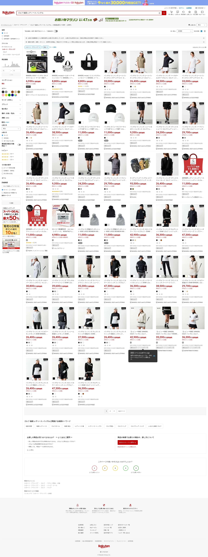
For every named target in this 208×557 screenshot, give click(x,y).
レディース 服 (79, 426)
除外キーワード (6, 195)
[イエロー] (6, 95)
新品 (3, 83)
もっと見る (30, 450)
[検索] (164, 13)
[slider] (2, 67)
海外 (8, 122)
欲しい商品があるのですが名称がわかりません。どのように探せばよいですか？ (52, 441)
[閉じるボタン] (204, 38)
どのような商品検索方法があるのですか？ (41, 444)
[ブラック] (3, 92)
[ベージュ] (15, 92)
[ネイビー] (12, 95)
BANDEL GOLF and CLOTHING (115, 97)
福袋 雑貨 (29, 426)
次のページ (121, 411)
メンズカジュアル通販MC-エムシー (194, 197)
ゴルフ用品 (109, 426)
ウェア (49, 487)
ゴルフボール (55, 426)
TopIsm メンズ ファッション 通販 (37, 250)
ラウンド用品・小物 (53, 483)
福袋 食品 (67, 426)
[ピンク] (3, 95)
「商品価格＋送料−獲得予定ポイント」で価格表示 (38, 31)
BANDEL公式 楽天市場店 (61, 97)
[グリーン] (9, 95)
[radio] (2, 33)
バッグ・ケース (52, 485)
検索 (12, 75)
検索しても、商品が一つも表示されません (41, 446)
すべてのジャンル (6, 25)
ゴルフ (43, 483)
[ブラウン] (12, 92)
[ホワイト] (9, 92)
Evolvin (134, 197)
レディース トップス (95, 426)
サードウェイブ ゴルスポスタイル (38, 95)
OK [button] (154, 356)
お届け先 (4, 125)
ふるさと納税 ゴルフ (154, 426)
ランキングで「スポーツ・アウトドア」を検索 (38, 493)
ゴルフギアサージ (59, 248)
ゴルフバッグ (122, 426)
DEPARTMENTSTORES (165, 350)
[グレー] (6, 92)
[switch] (19, 145)
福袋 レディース (42, 426)
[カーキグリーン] (18, 92)
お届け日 (4, 132)
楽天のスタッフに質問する (127, 442)
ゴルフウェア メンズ (137, 426)
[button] (200, 8)
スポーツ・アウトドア (31, 483)
